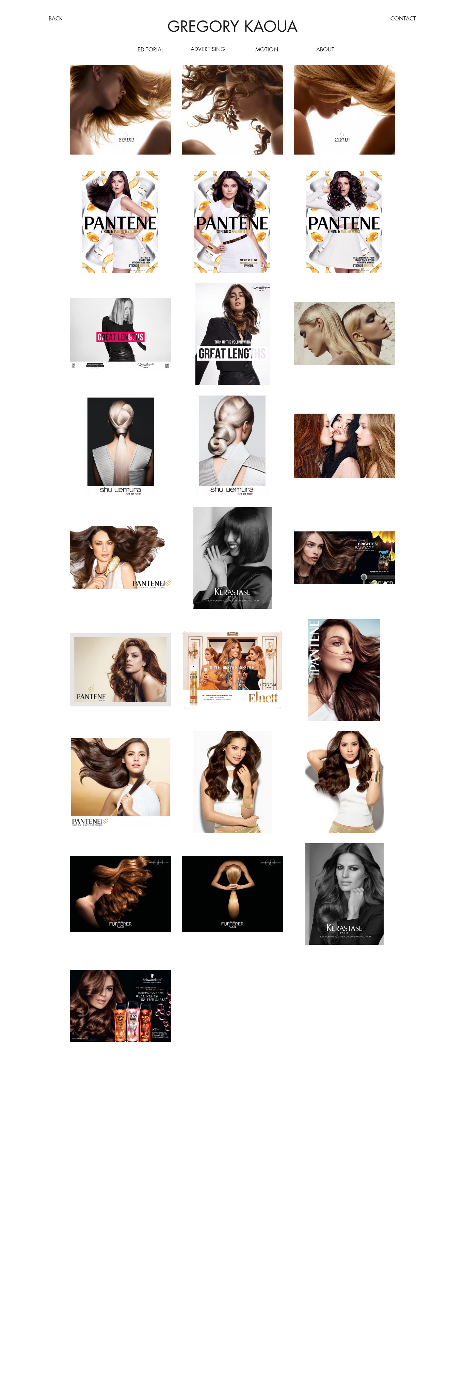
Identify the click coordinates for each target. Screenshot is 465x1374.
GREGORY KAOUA (232, 26)
